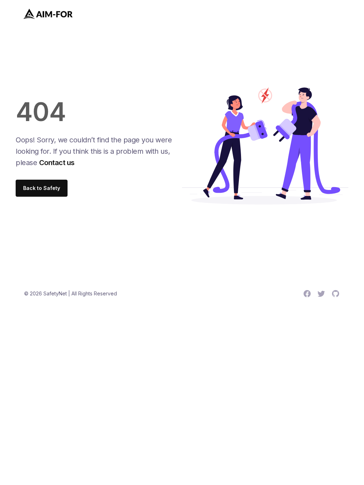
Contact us (57, 162)
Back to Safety (41, 188)
